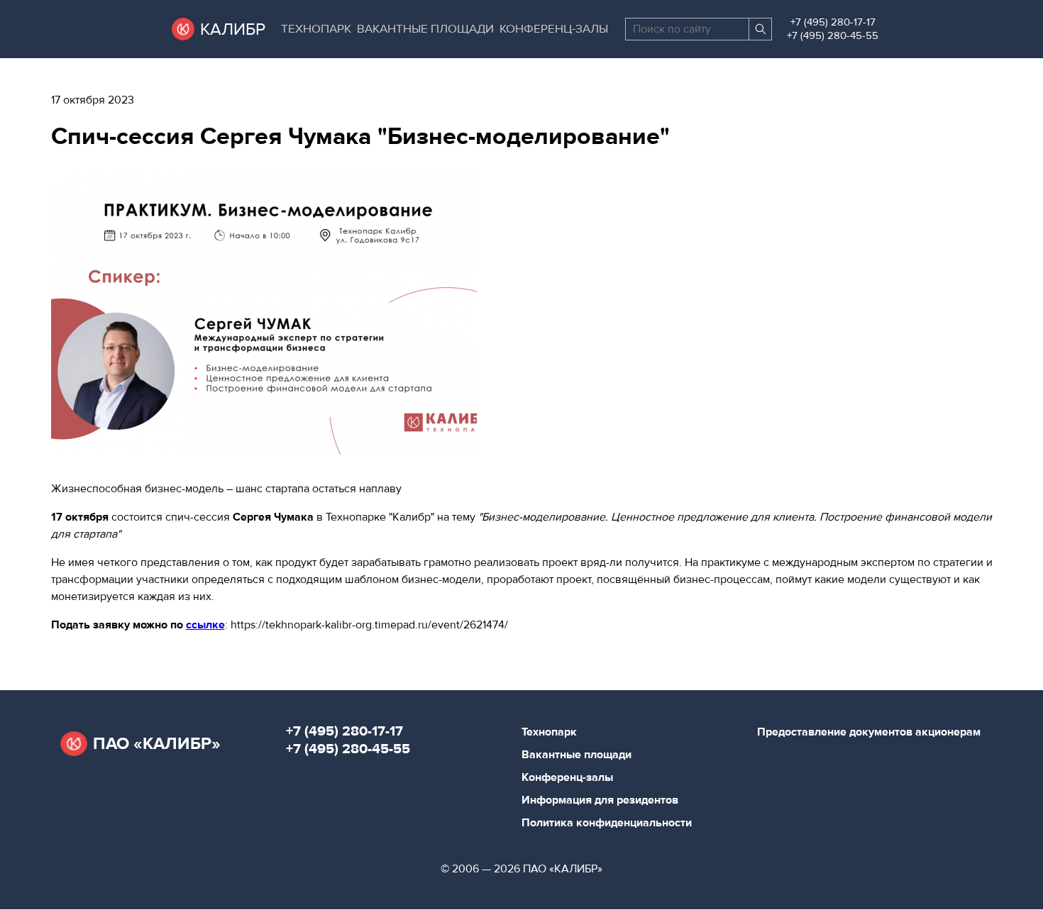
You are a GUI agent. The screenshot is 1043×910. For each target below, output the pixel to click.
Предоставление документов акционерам (869, 732)
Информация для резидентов (600, 800)
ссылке (205, 625)
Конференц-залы (554, 29)
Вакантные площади (425, 29)
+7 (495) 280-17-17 (833, 22)
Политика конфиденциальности (607, 823)
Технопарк (316, 29)
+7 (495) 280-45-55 (832, 36)
